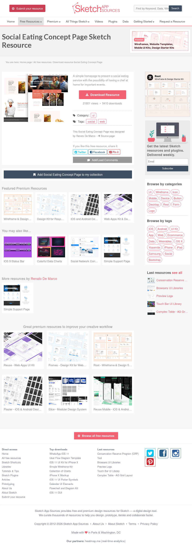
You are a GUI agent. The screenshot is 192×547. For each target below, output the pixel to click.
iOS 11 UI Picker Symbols (64, 479)
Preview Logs (164, 296)
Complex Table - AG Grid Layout (115, 475)
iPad (179, 247)
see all (177, 272)
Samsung (154, 253)
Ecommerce (175, 235)
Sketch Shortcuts (11, 462)
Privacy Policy (149, 524)
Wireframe (162, 192)
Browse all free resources (98, 436)
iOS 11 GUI (56, 492)
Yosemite (154, 247)
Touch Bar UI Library (169, 304)
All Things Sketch (77, 21)
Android (162, 229)
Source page (108, 136)
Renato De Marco (85, 136)
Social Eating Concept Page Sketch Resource (56, 40)
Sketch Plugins (10, 475)
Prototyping (8, 484)
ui (93, 115)
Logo (152, 210)
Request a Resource (172, 21)
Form (176, 204)
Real (166, 204)
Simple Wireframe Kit (61, 466)
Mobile (153, 198)
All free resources (11, 458)
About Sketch (9, 492)
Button (178, 198)
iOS (151, 229)
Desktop (154, 204)
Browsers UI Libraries (169, 288)
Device (165, 198)
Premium (53, 21)
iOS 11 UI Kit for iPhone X (64, 462)
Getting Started (143, 21)
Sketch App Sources (76, 524)
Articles (6, 479)
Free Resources (30, 21)
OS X (179, 241)
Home (11, 21)
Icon (175, 192)
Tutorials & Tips (10, 471)
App (151, 235)
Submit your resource (13, 497)
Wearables (165, 241)
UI (150, 192)
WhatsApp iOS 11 (59, 453)
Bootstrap (154, 260)
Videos (99, 21)
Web (160, 235)
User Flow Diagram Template (65, 458)
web (102, 121)
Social (168, 253)
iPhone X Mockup (59, 475)
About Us (7, 488)
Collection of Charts (60, 471)
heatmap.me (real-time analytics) (105, 541)
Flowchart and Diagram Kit (64, 488)
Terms (132, 524)
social (91, 121)
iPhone (168, 247)
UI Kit (174, 229)
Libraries (6, 466)
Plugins (112, 21)
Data (125, 21)
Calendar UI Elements (61, 484)
